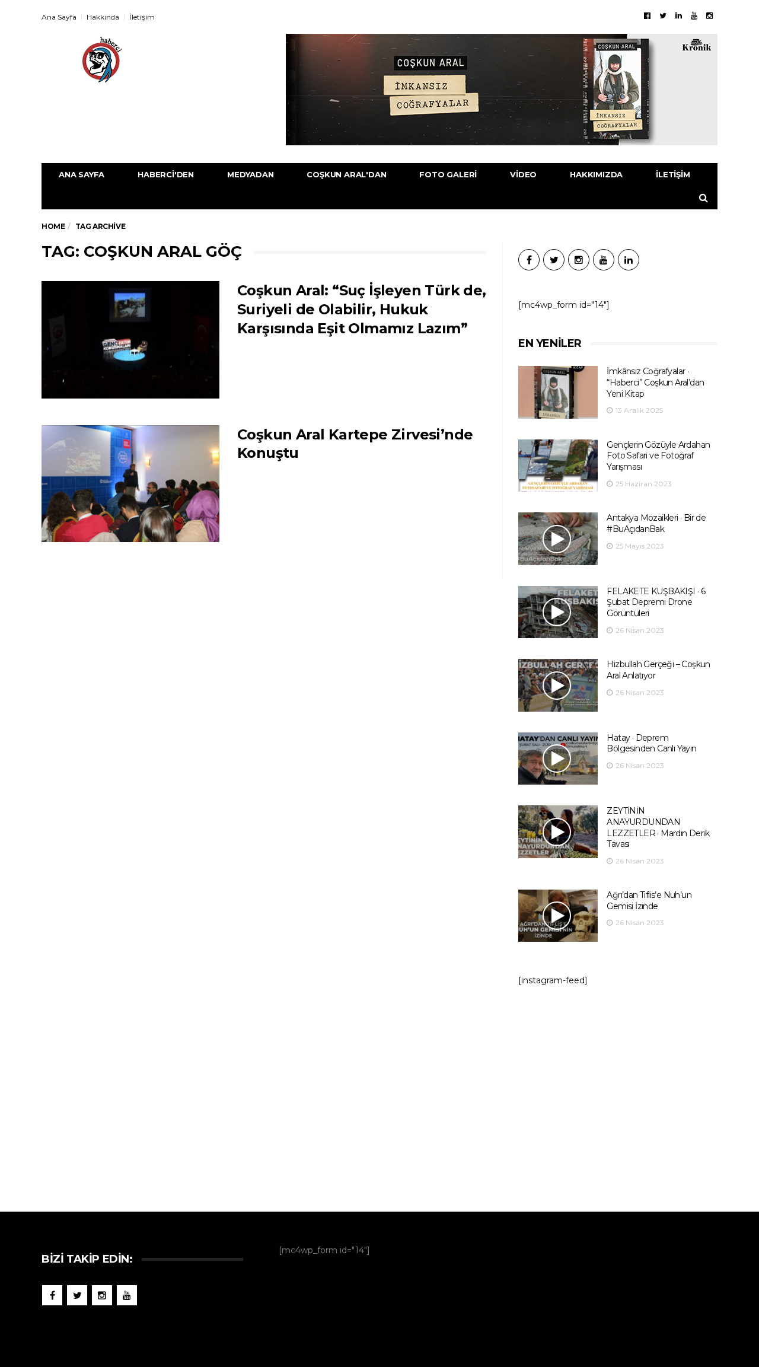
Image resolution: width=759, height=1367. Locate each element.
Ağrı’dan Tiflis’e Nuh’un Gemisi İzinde (649, 901)
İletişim (142, 16)
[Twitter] (662, 15)
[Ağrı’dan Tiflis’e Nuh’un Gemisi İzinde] (558, 916)
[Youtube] (694, 15)
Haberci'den (166, 174)
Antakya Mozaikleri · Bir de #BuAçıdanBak (656, 523)
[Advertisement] (617, 1093)
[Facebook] (647, 15)
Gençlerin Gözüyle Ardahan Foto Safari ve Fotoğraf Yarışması (658, 455)
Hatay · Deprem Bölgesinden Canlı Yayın (651, 743)
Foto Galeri (448, 174)
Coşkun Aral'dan (346, 174)
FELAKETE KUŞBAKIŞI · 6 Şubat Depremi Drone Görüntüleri (656, 602)
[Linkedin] (678, 15)
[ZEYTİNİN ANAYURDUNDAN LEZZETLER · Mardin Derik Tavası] (558, 831)
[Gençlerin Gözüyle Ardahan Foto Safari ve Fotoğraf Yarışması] (558, 465)
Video (523, 174)
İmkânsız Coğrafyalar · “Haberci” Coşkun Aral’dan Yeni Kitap (655, 382)
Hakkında (103, 16)
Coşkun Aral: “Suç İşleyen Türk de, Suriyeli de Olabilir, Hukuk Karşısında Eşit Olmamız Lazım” (361, 309)
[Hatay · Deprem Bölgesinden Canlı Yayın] (558, 758)
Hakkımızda (596, 174)
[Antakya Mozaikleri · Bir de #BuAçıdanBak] (558, 538)
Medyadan (250, 174)
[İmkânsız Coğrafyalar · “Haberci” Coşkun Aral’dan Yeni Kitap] (558, 392)
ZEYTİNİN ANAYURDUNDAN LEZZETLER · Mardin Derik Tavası (658, 827)
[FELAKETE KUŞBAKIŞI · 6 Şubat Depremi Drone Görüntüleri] (558, 612)
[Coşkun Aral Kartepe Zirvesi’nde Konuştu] (130, 484)
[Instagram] (709, 15)
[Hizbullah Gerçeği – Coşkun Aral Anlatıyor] (558, 685)
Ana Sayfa (59, 16)
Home (53, 226)
